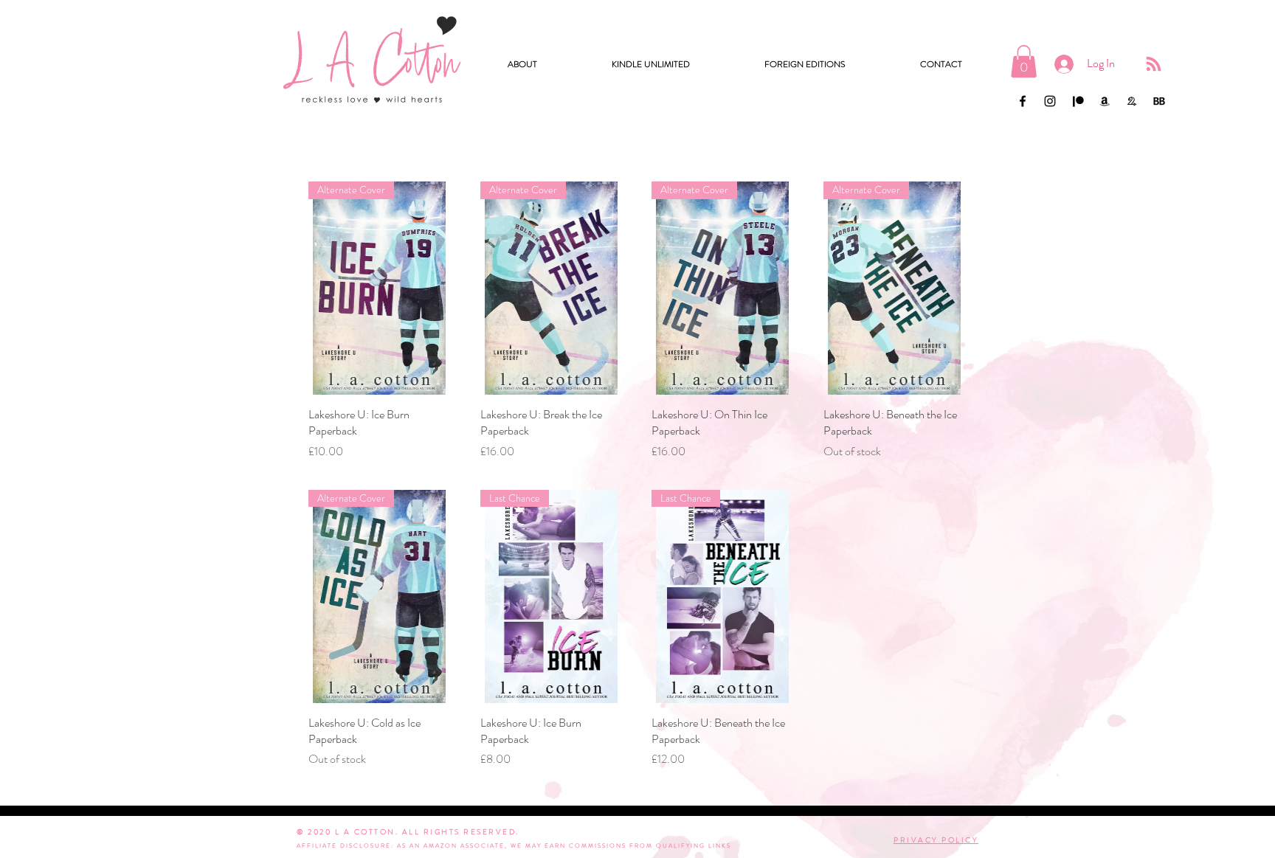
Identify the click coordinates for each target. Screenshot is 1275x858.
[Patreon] (1077, 101)
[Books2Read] (1131, 101)
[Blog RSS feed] (1154, 64)
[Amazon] (1104, 101)
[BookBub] (1159, 101)
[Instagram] (1050, 101)
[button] (650, 64)
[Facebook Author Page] (1022, 101)
